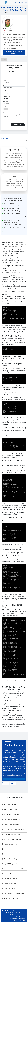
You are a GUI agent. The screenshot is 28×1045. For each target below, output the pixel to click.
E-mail (4, 80)
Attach (6, 109)
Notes (4, 112)
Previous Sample (13, 912)
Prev (6, 784)
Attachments (6, 107)
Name (4, 75)
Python (4, 59)
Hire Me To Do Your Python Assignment (14, 52)
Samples (8, 138)
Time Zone (5, 101)
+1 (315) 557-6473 (22, 2)
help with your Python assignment (11, 283)
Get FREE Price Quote (18, 125)
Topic (4, 85)
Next (12, 784)
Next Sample (17, 918)
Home (2, 138)
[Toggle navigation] (3, 3)
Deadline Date (6, 91)
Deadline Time (6, 96)
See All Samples (14, 779)
